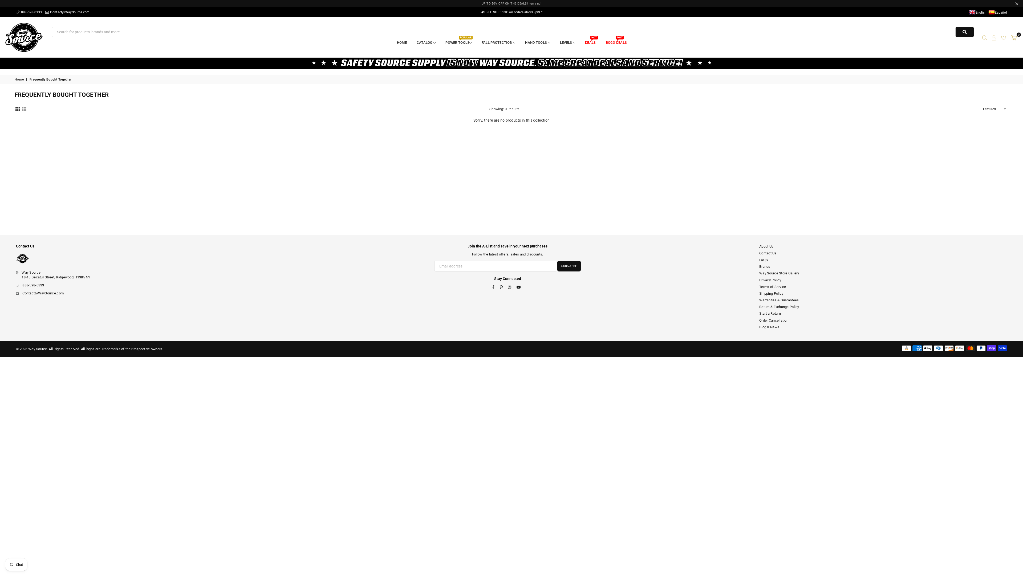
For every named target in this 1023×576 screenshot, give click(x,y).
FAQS (763, 260)
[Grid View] (18, 108)
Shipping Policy (771, 293)
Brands (764, 267)
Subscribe (569, 266)
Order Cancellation (773, 320)
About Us (766, 247)
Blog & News (769, 327)
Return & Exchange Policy (779, 307)
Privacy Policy (770, 280)
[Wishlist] (1003, 37)
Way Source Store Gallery (779, 273)
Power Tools (458, 41)
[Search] (984, 37)
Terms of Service (772, 287)
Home (402, 43)
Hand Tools (536, 43)
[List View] (24, 108)
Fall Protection (497, 43)
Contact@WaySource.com (69, 12)
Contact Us (768, 253)
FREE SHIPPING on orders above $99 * (513, 12)
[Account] (993, 37)
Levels (566, 43)
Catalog (425, 43)
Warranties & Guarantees (779, 300)
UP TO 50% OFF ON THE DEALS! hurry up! (512, 3)
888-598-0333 (31, 12)
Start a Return (770, 313)
